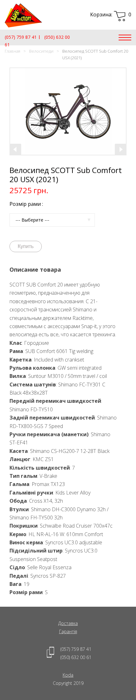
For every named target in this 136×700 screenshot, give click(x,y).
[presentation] (15, 149)
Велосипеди (41, 51)
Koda (68, 675)
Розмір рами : (26, 203)
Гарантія (68, 631)
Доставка (68, 623)
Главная (12, 51)
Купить (26, 246)
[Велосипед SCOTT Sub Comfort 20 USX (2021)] (68, 111)
